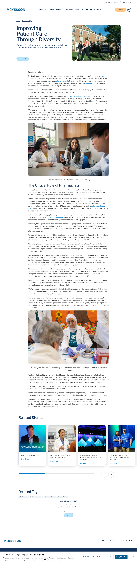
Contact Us (108, 2)
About (41, 10)
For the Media (128, 541)
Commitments (55, 10)
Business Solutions (73, 10)
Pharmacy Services (50, 497)
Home (18, 21)
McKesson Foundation (36, 497)
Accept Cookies (121, 557)
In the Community (23, 497)
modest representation (54, 217)
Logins (120, 9)
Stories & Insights (93, 10)
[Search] (129, 10)
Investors (126, 2)
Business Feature (63, 497)
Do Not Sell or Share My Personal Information (97, 557)
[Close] (134, 556)
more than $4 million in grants (76, 96)
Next (68, 515)
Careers (116, 2)
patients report (60, 81)
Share (22, 59)
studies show (90, 83)
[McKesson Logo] (12, 541)
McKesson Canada (109, 541)
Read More (24, 459)
